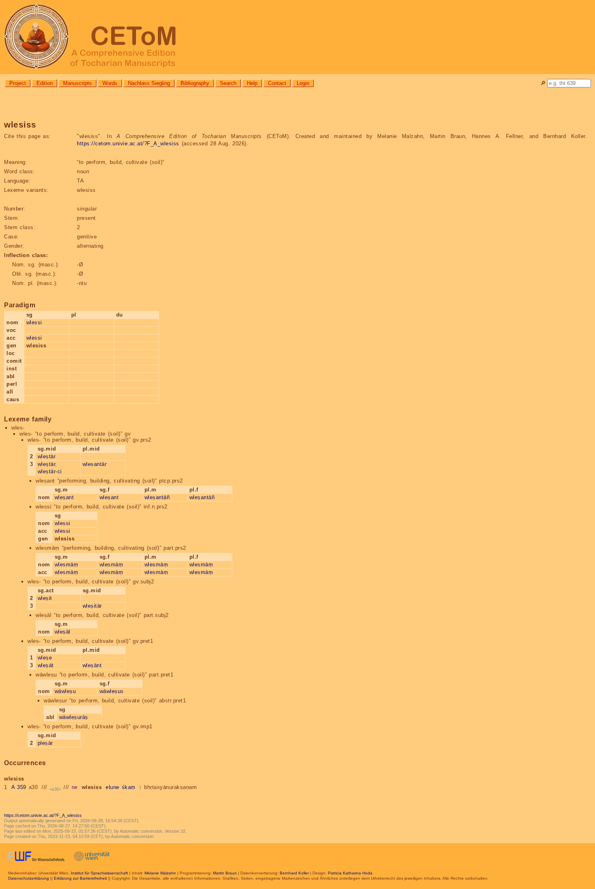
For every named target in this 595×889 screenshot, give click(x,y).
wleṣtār (47, 456)
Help (252, 83)
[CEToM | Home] (297, 37)
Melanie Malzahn (160, 873)
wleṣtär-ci (50, 471)
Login (303, 83)
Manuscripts (77, 83)
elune (112, 787)
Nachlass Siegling (149, 83)
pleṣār (45, 743)
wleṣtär (46, 464)
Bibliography (195, 83)
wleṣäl (62, 632)
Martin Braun (225, 873)
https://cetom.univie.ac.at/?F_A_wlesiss (128, 143)
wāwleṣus (112, 691)
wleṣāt (46, 665)
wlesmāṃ (67, 564)
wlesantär (95, 464)
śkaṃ (129, 787)
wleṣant (64, 497)
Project (17, 83)
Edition (44, 83)
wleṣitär (92, 606)
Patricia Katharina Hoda (350, 873)
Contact (277, 83)
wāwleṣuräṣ (73, 717)
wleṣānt (92, 665)
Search (228, 83)
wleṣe (45, 658)
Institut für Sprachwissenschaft (99, 873)
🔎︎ (543, 83)
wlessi (34, 322)
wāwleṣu (65, 691)
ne (75, 787)
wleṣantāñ (157, 497)
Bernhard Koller (294, 873)
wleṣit (45, 598)
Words (109, 83)
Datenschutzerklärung (28, 878)
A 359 (18, 787)
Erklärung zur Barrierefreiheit (80, 878)
